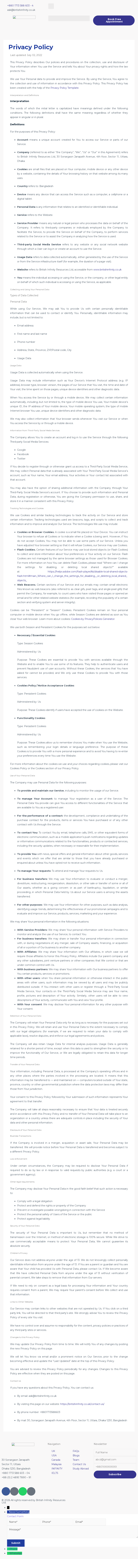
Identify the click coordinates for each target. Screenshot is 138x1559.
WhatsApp (16, 1553)
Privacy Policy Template (64, 87)
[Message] (72, 1537)
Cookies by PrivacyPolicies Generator (93, 618)
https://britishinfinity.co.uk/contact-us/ (82, 1404)
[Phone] (8, 1548)
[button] (51, 6)
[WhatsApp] (8, 1553)
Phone (14, 1548)
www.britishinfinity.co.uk (107, 269)
